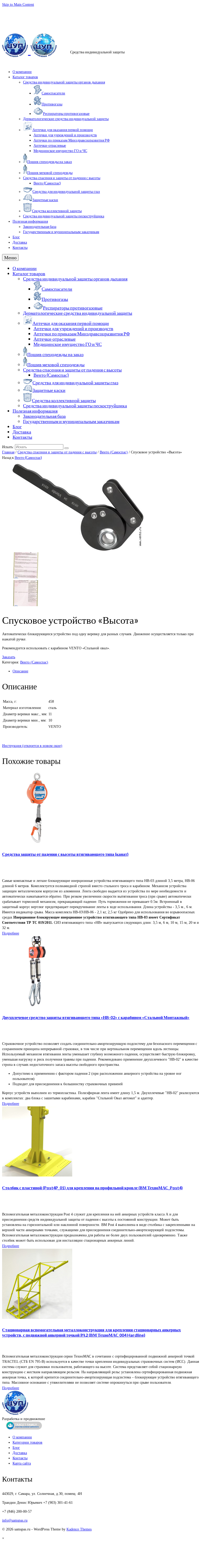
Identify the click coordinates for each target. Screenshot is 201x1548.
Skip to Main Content (18, 5)
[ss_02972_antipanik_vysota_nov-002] (26, 605)
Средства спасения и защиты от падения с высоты (57, 452)
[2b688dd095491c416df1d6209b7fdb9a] (78, 549)
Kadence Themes (79, 1529)
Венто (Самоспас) (114, 452)
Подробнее (10, 933)
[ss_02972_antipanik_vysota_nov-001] (26, 577)
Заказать (8, 657)
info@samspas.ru (100, 11)
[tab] (106, 671)
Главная (8, 452)
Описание (20, 671)
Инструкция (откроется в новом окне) (32, 746)
